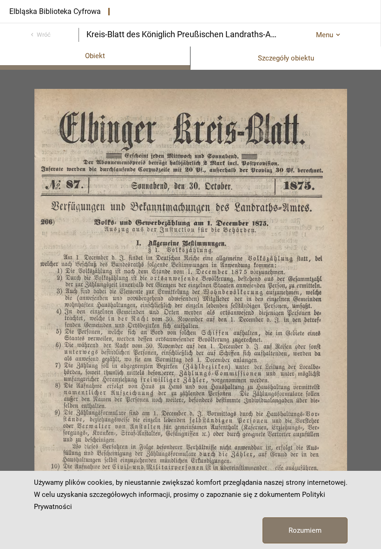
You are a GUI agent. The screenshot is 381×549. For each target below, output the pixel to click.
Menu (324, 35)
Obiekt (95, 56)
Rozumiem (305, 530)
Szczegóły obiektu (286, 58)
